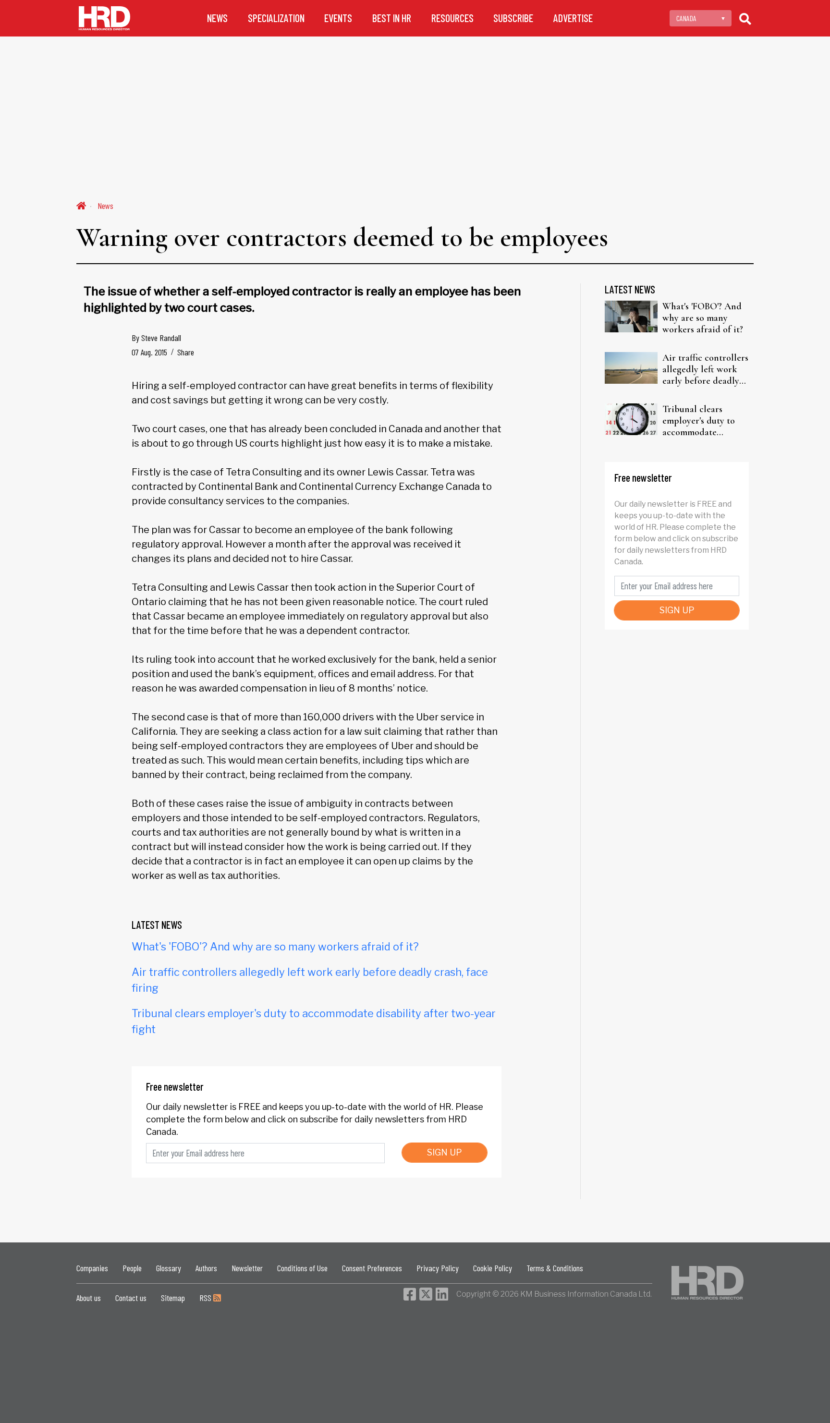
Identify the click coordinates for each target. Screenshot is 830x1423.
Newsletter (247, 1268)
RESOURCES (452, 18)
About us (88, 1297)
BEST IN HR (391, 18)
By (156, 337)
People (132, 1268)
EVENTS (338, 18)
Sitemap (173, 1297)
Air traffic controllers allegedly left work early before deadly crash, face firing (705, 369)
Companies (92, 1268)
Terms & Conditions (554, 1268)
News (105, 205)
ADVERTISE (573, 18)
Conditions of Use (302, 1268)
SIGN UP (444, 1152)
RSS (206, 1297)
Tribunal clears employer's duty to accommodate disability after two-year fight (701, 420)
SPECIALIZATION (276, 18)
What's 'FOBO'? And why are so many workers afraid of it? (275, 946)
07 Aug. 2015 (149, 352)
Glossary (168, 1268)
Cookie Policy (492, 1268)
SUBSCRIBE (513, 18)
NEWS (217, 18)
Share (185, 352)
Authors (206, 1268)
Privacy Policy (437, 1268)
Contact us (130, 1297)
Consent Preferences (372, 1268)
